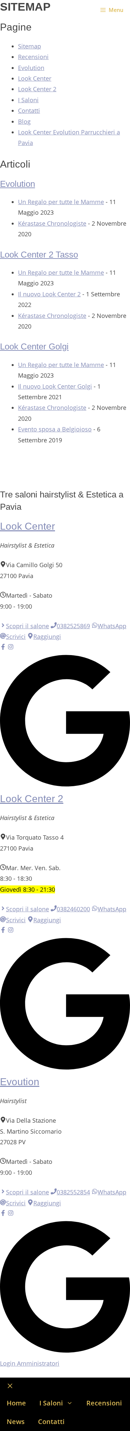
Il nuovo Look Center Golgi (55, 386)
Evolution (31, 68)
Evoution (19, 1081)
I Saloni (28, 100)
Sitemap (29, 46)
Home (16, 1402)
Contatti (29, 110)
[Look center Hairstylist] (10, 10)
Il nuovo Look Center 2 (49, 294)
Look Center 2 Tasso (39, 255)
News (16, 1421)
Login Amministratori (29, 1363)
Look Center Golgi (34, 346)
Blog (24, 121)
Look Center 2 (37, 89)
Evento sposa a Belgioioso (55, 429)
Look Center (34, 78)
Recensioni (33, 57)
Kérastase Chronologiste (52, 223)
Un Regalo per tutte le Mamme (61, 202)
